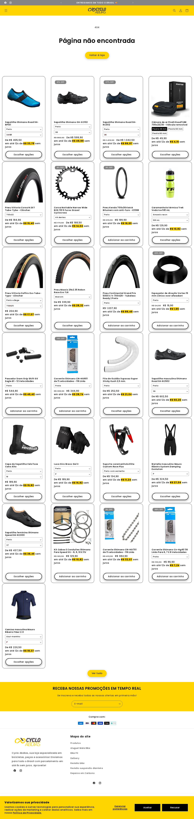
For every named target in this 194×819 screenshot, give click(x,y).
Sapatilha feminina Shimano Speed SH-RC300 (22, 533)
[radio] (159, 129)
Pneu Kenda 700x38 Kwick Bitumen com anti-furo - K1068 (121, 208)
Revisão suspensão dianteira (86, 768)
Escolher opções (24, 154)
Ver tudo (97, 673)
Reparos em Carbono (82, 773)
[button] (6, 10)
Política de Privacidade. (27, 812)
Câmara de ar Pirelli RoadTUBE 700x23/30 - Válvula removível (169, 123)
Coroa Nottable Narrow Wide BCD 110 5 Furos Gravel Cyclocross (70, 210)
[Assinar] (119, 704)
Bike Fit (74, 753)
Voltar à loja (97, 55)
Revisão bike (77, 763)
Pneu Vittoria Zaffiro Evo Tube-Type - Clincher (23, 294)
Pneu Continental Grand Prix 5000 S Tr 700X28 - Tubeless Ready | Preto (119, 296)
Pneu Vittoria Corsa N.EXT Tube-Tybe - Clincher (20, 208)
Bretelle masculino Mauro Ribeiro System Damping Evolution (167, 467)
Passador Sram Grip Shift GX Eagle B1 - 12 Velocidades (21, 379)
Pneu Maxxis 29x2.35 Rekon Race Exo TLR (69, 291)
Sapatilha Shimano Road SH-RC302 (119, 123)
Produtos (75, 743)
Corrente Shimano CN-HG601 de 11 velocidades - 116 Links (71, 379)
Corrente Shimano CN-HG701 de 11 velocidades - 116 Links (120, 550)
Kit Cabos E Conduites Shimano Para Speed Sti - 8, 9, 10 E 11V (72, 550)
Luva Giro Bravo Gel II (66, 464)
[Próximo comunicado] (133, 2)
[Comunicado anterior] (61, 2)
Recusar (175, 807)
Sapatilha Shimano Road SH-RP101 (21, 123)
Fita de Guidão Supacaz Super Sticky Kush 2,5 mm (120, 379)
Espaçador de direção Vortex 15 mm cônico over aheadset (170, 294)
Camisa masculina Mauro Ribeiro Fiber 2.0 (20, 630)
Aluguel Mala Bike (80, 748)
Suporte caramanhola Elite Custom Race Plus (118, 465)
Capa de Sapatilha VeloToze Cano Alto (21, 465)
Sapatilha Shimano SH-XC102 (71, 122)
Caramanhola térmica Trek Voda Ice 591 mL (167, 208)
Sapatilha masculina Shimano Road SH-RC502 (169, 379)
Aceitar (147, 807)
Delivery (74, 758)
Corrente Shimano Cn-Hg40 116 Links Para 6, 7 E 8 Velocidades (170, 550)
